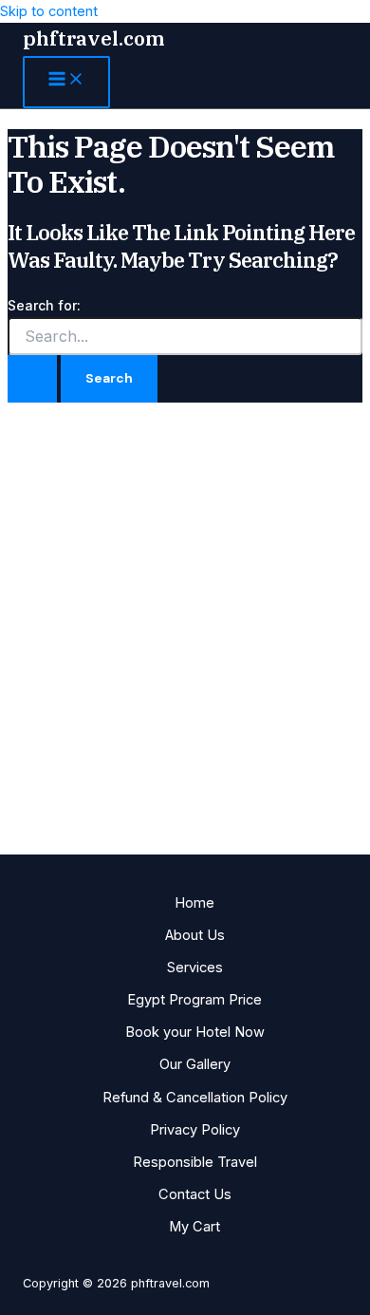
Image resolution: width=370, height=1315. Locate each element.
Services (195, 967)
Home (194, 902)
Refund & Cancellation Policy (194, 1097)
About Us (195, 935)
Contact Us (194, 1194)
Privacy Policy (195, 1129)
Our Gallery (195, 1064)
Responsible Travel (195, 1162)
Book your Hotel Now (195, 1032)
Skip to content (49, 11)
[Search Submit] (32, 379)
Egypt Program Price (194, 999)
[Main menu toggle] (66, 82)
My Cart (194, 1226)
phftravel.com (94, 38)
